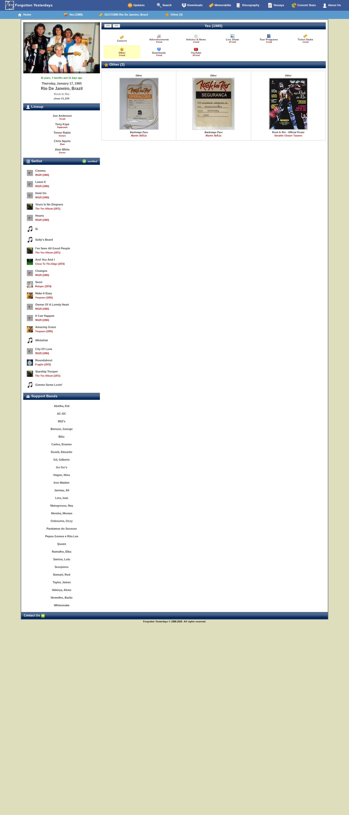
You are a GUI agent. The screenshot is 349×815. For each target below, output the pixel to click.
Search (167, 5)
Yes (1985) (75, 14)
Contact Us (32, 615)
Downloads (195, 5)
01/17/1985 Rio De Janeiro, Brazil (125, 14)
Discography (250, 5)
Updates (139, 5)
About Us (334, 5)
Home (26, 14)
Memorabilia (222, 5)
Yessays (278, 5)
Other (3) (176, 14)
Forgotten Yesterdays (33, 5)
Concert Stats (306, 5)
